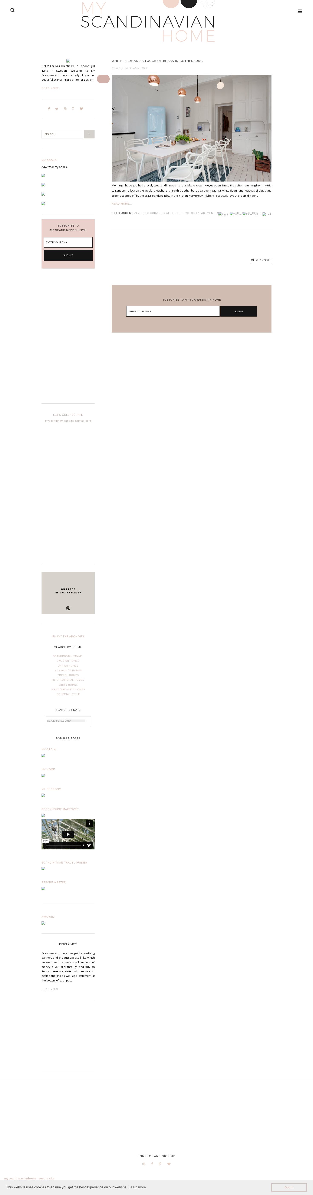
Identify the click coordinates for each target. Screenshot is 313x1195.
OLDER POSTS (261, 260)
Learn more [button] (137, 1187)
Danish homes (68, 665)
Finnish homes (68, 675)
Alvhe (139, 213)
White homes (68, 684)
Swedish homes (68, 661)
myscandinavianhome (20, 1178)
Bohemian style (68, 694)
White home (251, 213)
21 (269, 213)
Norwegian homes (68, 670)
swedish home (228, 213)
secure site (47, 1178)
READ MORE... (122, 203)
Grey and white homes (68, 689)
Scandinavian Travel (68, 656)
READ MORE (50, 989)
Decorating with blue (163, 213)
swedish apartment (199, 213)
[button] (103, 79)
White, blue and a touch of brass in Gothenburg (157, 61)
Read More (50, 88)
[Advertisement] (68, 339)
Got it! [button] (289, 1187)
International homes (68, 680)
